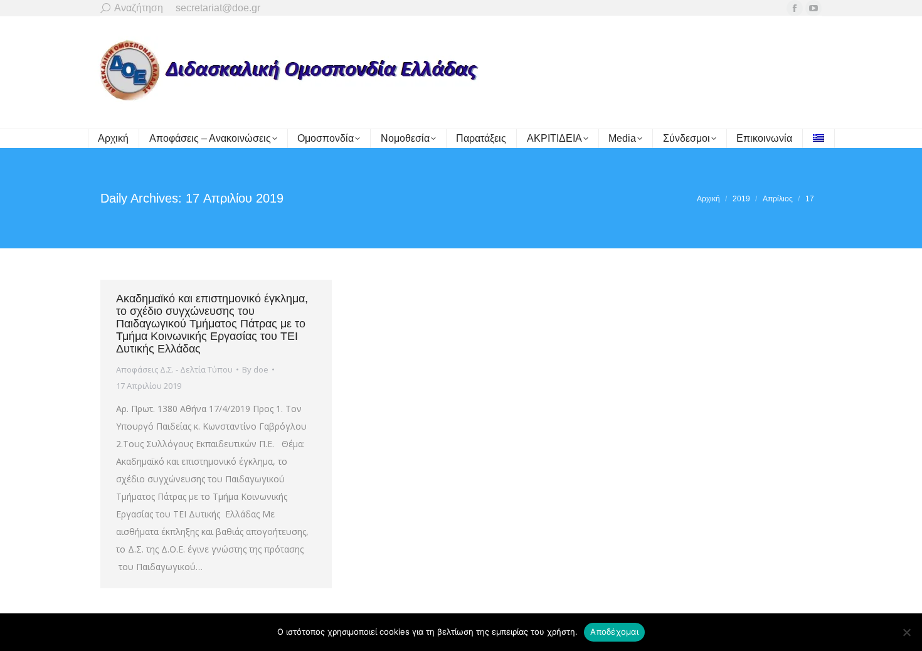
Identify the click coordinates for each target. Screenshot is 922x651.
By (255, 369)
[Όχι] (906, 632)
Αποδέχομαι (614, 632)
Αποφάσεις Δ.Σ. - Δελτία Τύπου (174, 369)
